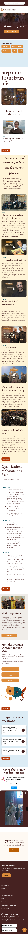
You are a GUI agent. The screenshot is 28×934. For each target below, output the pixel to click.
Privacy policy (5, 908)
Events (10, 680)
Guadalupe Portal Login (7, 895)
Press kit (3, 901)
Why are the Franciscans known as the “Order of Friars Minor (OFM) (12, 741)
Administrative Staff (10, 674)
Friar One (3, 898)
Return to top (6, 150)
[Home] (8, 9)
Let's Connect (11, 31)
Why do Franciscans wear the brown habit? (11, 751)
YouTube (14, 850)
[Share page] (24, 930)
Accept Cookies (7, 930)
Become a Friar (5, 885)
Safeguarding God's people (8, 905)
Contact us (4, 892)
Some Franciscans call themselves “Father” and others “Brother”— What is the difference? (11, 730)
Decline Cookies (7, 925)
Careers (3, 888)
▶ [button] (14, 96)
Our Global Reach (10, 669)
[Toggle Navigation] (25, 9)
